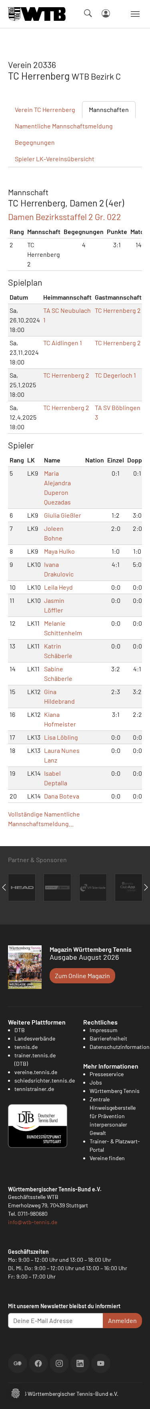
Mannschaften (109, 109)
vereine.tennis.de (35, 1072)
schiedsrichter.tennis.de (44, 1080)
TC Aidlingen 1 (62, 342)
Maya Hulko (59, 551)
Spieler (54, 158)
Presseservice (107, 1074)
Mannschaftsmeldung (64, 126)
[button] (15, 1392)
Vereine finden (107, 1158)
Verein (45, 109)
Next (146, 887)
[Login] (106, 13)
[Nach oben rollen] (134, 1393)
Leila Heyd (58, 587)
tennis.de (26, 1046)
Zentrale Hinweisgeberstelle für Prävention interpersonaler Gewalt (113, 1116)
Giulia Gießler (62, 515)
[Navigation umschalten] (135, 14)
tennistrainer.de (34, 1088)
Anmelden (122, 1320)
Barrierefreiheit (108, 1038)
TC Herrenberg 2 (118, 310)
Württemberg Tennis (115, 1090)
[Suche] (88, 13)
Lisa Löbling (61, 737)
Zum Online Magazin (82, 975)
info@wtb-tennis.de (32, 1222)
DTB (19, 1030)
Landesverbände (34, 1038)
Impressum (104, 1030)
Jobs (96, 1082)
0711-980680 (33, 1213)
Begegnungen (35, 142)
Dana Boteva (61, 796)
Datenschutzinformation (120, 1046)
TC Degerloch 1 (115, 375)
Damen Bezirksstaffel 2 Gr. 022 (64, 216)
